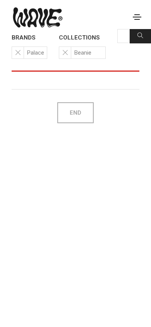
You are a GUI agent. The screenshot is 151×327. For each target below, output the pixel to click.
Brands (24, 37)
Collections (79, 37)
